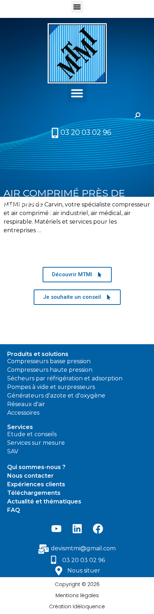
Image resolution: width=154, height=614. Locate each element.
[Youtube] (56, 528)
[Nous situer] (58, 570)
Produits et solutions (37, 354)
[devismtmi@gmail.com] (43, 549)
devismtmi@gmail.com (83, 548)
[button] (77, 7)
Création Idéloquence (77, 606)
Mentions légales (77, 595)
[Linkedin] (77, 528)
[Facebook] (97, 528)
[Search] (137, 115)
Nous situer (83, 570)
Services (20, 427)
